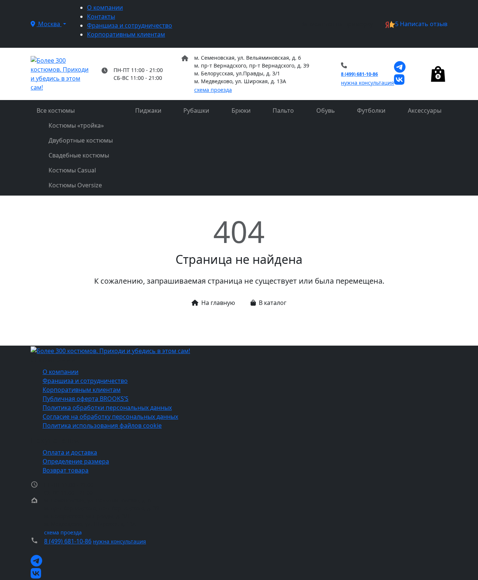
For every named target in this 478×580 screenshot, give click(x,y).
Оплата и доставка (70, 452)
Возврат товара (66, 470)
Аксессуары (424, 110)
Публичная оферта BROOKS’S (85, 399)
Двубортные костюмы (81, 140)
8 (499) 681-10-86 (359, 74)
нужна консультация (367, 82)
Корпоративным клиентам (126, 34)
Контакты (101, 16)
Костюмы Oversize (75, 185)
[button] (48, 24)
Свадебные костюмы (79, 155)
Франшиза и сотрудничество (129, 25)
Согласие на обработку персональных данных (110, 416)
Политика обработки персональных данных (107, 407)
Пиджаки (148, 110)
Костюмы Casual (72, 170)
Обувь (325, 110)
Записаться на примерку (337, 24)
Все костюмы (56, 110)
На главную (218, 303)
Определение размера (76, 461)
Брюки (241, 110)
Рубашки (196, 110)
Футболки (371, 110)
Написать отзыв (421, 24)
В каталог (272, 303)
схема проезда (213, 89)
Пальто (283, 110)
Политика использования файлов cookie (102, 425)
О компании (105, 7)
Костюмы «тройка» (76, 125)
